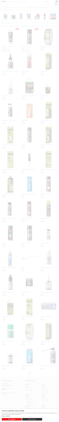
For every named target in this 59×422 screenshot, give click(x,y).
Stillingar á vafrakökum (32, 419)
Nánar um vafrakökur (6, 416)
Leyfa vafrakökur (11, 419)
